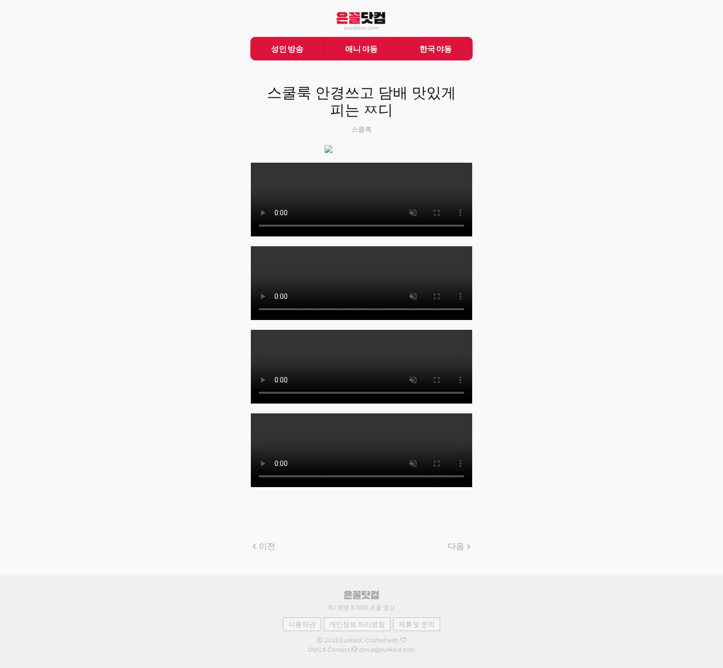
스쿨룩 (361, 129)
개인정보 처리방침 (357, 624)
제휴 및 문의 (416, 624)
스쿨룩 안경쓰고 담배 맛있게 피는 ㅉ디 (361, 101)
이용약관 (302, 624)
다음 (456, 546)
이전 (267, 546)
